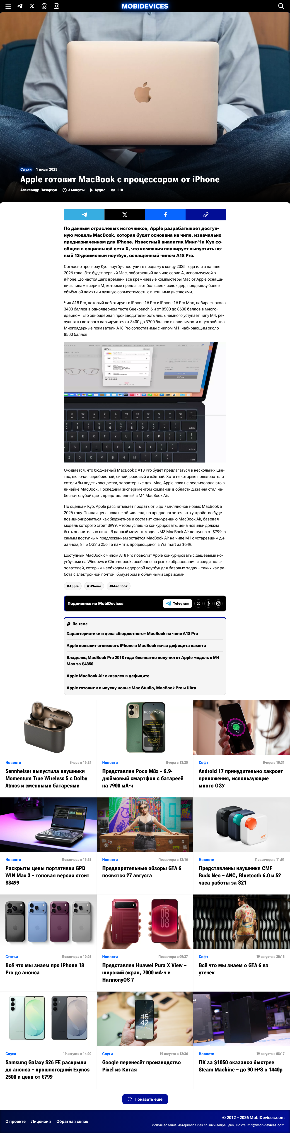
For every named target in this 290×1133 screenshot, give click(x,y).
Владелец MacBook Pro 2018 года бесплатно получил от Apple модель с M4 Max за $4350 (143, 660)
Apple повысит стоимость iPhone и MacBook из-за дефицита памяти (136, 645)
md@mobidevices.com (266, 1125)
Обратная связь (72, 1121)
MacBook (120, 586)
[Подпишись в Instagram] (56, 6)
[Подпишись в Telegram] (20, 6)
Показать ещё (148, 1099)
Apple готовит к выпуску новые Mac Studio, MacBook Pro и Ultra (131, 687)
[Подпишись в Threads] (44, 6)
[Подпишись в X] (32, 6)
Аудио (100, 190)
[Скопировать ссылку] (206, 214)
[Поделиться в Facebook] (165, 214)
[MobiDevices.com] (145, 6)
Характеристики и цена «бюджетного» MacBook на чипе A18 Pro (132, 633)
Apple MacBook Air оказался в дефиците (108, 675)
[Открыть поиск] (281, 6)
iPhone (95, 586)
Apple (74, 586)
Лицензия (41, 1121)
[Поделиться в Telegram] (84, 214)
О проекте (15, 1121)
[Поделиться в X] (124, 214)
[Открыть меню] (8, 6)
